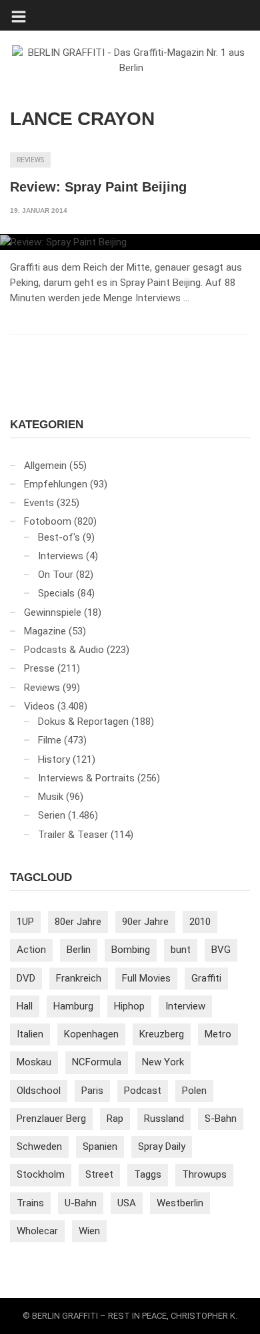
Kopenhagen (91, 1034)
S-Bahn (221, 1119)
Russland (164, 1119)
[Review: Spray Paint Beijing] (130, 242)
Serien (51, 815)
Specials (56, 593)
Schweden (39, 1146)
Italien (30, 1034)
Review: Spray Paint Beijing (98, 187)
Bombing (130, 950)
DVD (26, 978)
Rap (115, 1119)
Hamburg (73, 1006)
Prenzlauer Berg (51, 1119)
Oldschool (39, 1091)
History (54, 759)
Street (99, 1174)
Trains (30, 1203)
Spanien (100, 1146)
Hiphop (129, 1006)
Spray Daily (161, 1146)
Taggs (147, 1174)
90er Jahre (145, 922)
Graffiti (206, 978)
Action (31, 950)
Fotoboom (47, 521)
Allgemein (45, 465)
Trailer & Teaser (73, 835)
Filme (49, 740)
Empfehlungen (55, 484)
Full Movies (146, 978)
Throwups (204, 1174)
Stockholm (41, 1174)
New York (163, 1062)
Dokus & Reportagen (83, 722)
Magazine (45, 631)
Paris (92, 1091)
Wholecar (37, 1231)
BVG (221, 950)
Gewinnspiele (52, 612)
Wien (89, 1231)
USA (126, 1203)
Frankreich (78, 978)
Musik (50, 797)
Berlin (79, 950)
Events (39, 503)
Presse (39, 668)
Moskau (34, 1062)
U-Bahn (81, 1203)
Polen (194, 1091)
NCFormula (96, 1062)
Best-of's (59, 537)
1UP (25, 922)
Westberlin (180, 1203)
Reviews (30, 160)
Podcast (142, 1091)
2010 (200, 922)
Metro (218, 1034)
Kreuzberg (161, 1034)
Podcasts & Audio (64, 650)
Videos (39, 706)
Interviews (60, 556)
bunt (181, 950)
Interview (185, 1006)
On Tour (55, 575)
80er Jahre (78, 922)
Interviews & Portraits (86, 778)
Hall (25, 1006)
